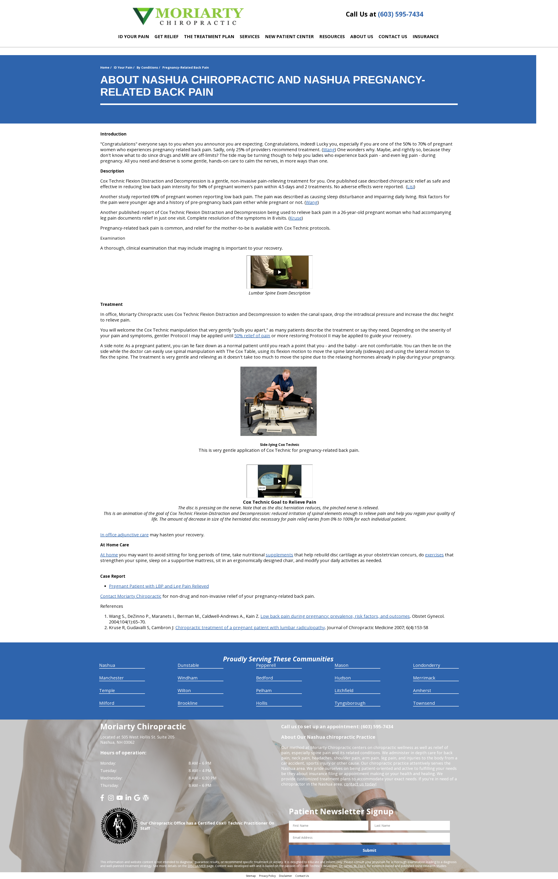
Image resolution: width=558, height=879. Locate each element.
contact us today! (360, 784)
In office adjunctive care (124, 535)
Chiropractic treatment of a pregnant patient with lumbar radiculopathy (250, 627)
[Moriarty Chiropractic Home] (188, 16)
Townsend (424, 703)
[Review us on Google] (137, 799)
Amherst (422, 690)
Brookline (187, 703)
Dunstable (188, 665)
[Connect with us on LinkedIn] (128, 799)
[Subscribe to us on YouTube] (119, 799)
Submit (369, 850)
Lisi (410, 187)
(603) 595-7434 (400, 14)
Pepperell (266, 665)
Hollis (261, 703)
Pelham (264, 690)
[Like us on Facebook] (102, 799)
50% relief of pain (252, 336)
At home (109, 555)
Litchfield (344, 690)
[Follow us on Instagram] (111, 799)
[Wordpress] (146, 799)
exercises (434, 555)
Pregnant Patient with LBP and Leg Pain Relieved (159, 586)
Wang (329, 149)
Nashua (107, 665)
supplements (279, 555)
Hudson (343, 678)
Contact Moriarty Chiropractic (130, 596)
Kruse (296, 218)
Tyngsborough (350, 703)
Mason (342, 665)
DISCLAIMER (197, 866)
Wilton (184, 690)
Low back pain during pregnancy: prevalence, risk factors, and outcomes (335, 616)
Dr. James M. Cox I (352, 866)
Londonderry (426, 665)
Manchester (111, 678)
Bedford (264, 678)
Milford (106, 703)
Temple (107, 690)
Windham (187, 678)
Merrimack (424, 678)
